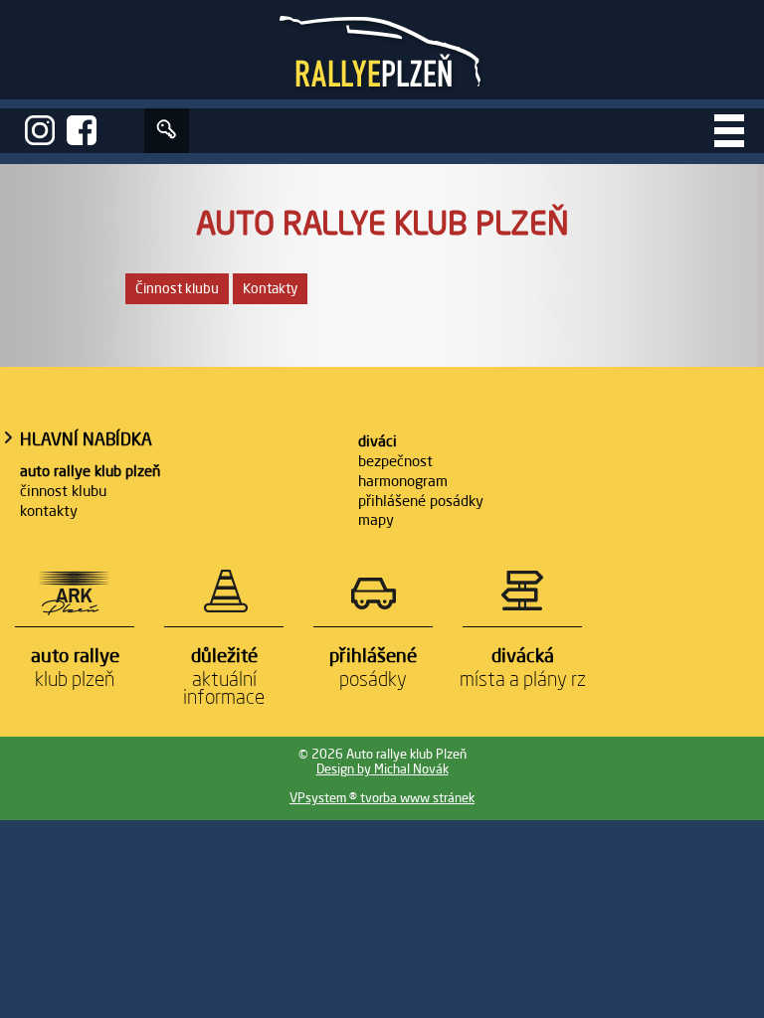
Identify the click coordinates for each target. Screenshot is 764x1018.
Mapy (376, 519)
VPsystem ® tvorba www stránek (382, 797)
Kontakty (270, 288)
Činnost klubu (177, 288)
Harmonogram (403, 480)
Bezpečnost (395, 460)
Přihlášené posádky (420, 500)
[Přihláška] (166, 130)
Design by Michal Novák (382, 769)
